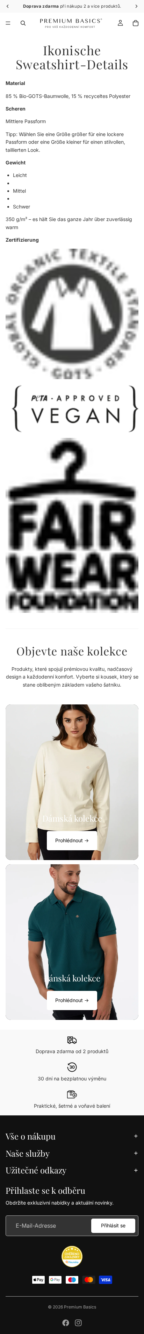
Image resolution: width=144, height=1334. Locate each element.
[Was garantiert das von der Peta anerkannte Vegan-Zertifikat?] (72, 408)
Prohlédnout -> (72, 840)
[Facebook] (66, 1323)
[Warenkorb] (135, 23)
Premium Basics (80, 1307)
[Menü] (8, 23)
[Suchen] (23, 23)
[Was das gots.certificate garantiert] (72, 314)
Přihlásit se (113, 1225)
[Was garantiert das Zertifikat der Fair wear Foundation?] (72, 525)
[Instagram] (78, 1323)
